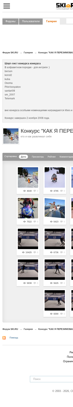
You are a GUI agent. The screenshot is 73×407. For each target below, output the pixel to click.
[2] (55, 300)
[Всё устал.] (28, 177)
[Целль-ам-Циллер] (55, 177)
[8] (28, 269)
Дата (23, 156)
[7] (55, 269)
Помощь (14, 337)
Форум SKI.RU (10, 329)
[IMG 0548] (28, 208)
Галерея (51, 21)
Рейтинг (52, 156)
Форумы (10, 21)
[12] (55, 239)
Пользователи (31, 21)
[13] (28, 239)
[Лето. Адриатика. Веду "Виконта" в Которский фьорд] (55, 208)
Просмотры (38, 156)
